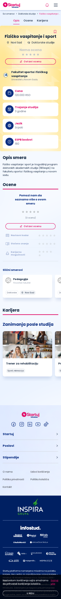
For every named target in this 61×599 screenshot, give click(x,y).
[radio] (23, 54)
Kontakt (7, 487)
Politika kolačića (39, 479)
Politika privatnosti (13, 479)
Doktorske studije (27, 13)
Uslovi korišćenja (40, 471)
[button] (30, 434)
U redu (30, 593)
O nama (8, 471)
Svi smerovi (9, 13)
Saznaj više (54, 582)
